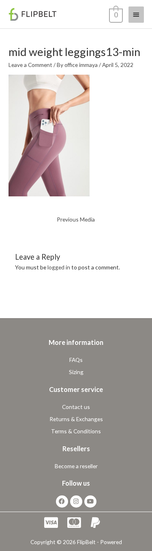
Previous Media (76, 219)
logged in (58, 267)
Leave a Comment (30, 64)
